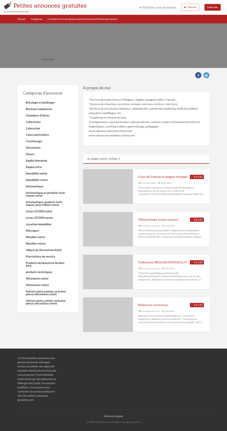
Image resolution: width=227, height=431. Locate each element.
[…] (200, 322)
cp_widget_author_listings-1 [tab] (103, 158)
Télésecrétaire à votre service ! (158, 219)
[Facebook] (198, 75)
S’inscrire (192, 7)
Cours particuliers (149, 183)
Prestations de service (151, 226)
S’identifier (212, 7)
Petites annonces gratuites (50, 5)
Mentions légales (113, 416)
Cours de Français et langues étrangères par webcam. (173, 176)
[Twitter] (206, 75)
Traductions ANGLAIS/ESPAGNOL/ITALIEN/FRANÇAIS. (175, 262)
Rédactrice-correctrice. (153, 305)
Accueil (21, 19)
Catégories (36, 19)
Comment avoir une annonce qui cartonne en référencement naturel (82, 19)
